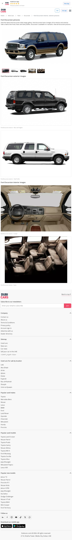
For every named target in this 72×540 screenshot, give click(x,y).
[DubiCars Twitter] (25, 517)
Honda (3, 425)
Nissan (3, 402)
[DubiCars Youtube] (16, 517)
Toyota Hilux (5, 459)
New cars (4, 346)
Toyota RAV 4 (5, 451)
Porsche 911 (5, 483)
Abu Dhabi (4, 368)
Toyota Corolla (6, 456)
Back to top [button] (66, 294)
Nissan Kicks (5, 485)
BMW (2, 408)
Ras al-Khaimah (6, 382)
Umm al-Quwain (6, 387)
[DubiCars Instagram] (12, 517)
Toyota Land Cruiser (8, 437)
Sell (57, 10)
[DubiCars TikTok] (21, 517)
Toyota (3, 397)
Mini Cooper (5, 505)
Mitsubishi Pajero (7, 465)
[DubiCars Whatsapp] (30, 517)
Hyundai (4, 416)
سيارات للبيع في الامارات (8, 354)
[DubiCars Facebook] (7, 517)
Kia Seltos (4, 494)
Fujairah (3, 379)
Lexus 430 (4, 468)
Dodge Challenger (7, 497)
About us (4, 320)
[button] (2, 4)
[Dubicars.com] (4, 295)
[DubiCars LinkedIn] (3, 517)
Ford (2, 411)
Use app (64, 10)
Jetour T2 (4, 477)
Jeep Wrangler (6, 462)
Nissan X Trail (5, 499)
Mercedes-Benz (6, 399)
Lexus (3, 405)
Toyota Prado (5, 442)
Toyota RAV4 (5, 502)
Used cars (4, 343)
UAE (2, 365)
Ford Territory (6, 508)
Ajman (3, 373)
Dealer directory (6, 334)
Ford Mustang (6, 454)
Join (67, 306)
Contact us (4, 317)
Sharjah (3, 384)
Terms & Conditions (8, 323)
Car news (4, 349)
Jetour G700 (5, 488)
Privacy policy (5, 325)
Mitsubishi (4, 422)
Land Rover (5, 413)
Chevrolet (4, 419)
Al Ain (3, 370)
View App (66, 3)
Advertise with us (7, 331)
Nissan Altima (5, 448)
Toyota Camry (5, 445)
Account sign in (6, 328)
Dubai (3, 376)
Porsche (4, 427)
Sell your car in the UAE (9, 352)
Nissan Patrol (5, 440)
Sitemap (4, 339)
